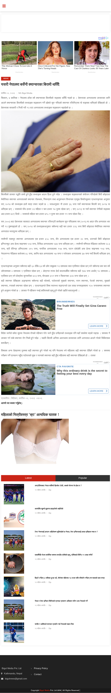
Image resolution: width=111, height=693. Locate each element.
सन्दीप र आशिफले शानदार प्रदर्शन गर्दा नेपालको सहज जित (54, 624)
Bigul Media (45, 690)
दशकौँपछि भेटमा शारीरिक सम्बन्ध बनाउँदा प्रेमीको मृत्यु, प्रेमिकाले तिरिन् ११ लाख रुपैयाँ (63, 555)
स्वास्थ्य (5, 78)
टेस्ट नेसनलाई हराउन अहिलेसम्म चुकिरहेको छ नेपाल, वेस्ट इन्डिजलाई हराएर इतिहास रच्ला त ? (66, 532)
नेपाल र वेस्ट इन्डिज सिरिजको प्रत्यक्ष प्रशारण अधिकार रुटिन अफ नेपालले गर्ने (61, 601)
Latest (28, 478)
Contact (37, 674)
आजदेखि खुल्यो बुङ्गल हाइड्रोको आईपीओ (49, 509)
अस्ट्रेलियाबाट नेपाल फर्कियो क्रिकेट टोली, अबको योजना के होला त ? (58, 485)
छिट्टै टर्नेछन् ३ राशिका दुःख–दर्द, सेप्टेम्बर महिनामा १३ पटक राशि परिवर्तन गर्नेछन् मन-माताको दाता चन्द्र (70, 578)
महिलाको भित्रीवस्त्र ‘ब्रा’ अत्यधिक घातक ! (30, 415)
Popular (83, 478)
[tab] (28, 478)
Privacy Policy (41, 668)
